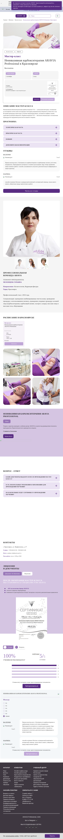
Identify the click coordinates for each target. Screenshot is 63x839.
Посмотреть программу (47, 99)
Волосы (5, 773)
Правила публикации (9, 807)
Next (57, 254)
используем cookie (12, 836)
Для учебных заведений (40, 784)
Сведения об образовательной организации (38, 778)
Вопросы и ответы (8, 793)
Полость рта (7, 780)
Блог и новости (18, 780)
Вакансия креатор (27, 803)
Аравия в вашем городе (40, 771)
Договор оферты (8, 795)
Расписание (37, 773)
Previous (5, 254)
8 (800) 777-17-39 (56, 9)
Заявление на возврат (10, 801)
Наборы (5, 782)
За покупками (33, 10)
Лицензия (27, 573)
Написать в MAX (27, 795)
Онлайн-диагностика (20, 773)
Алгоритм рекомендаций (10, 805)
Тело (4, 775)
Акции (16, 782)
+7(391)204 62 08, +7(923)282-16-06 (17, 550)
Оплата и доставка (9, 797)
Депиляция (6, 778)
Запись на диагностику (40, 775)
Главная (5, 20)
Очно (7, 421)
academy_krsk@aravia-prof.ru (14, 553)
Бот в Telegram (26, 797)
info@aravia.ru (26, 801)
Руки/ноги (6, 776)
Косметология (18, 20)
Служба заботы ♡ (27, 793)
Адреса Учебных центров (41, 786)
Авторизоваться (31, 686)
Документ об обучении (12, 573)
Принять (52, 836)
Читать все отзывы (31, 191)
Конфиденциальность (9, 803)
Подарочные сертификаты (22, 776)
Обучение (11, 20)
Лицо (4, 771)
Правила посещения (39, 782)
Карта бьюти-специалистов (22, 775)
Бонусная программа (20, 778)
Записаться (14, 343)
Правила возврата (9, 799)
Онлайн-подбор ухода (21, 771)
